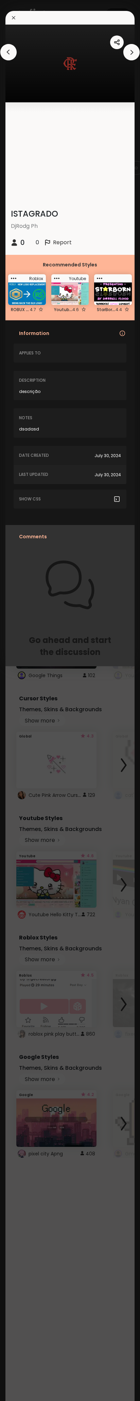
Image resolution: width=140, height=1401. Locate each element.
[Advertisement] (27, 700)
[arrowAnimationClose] (8, 52)
